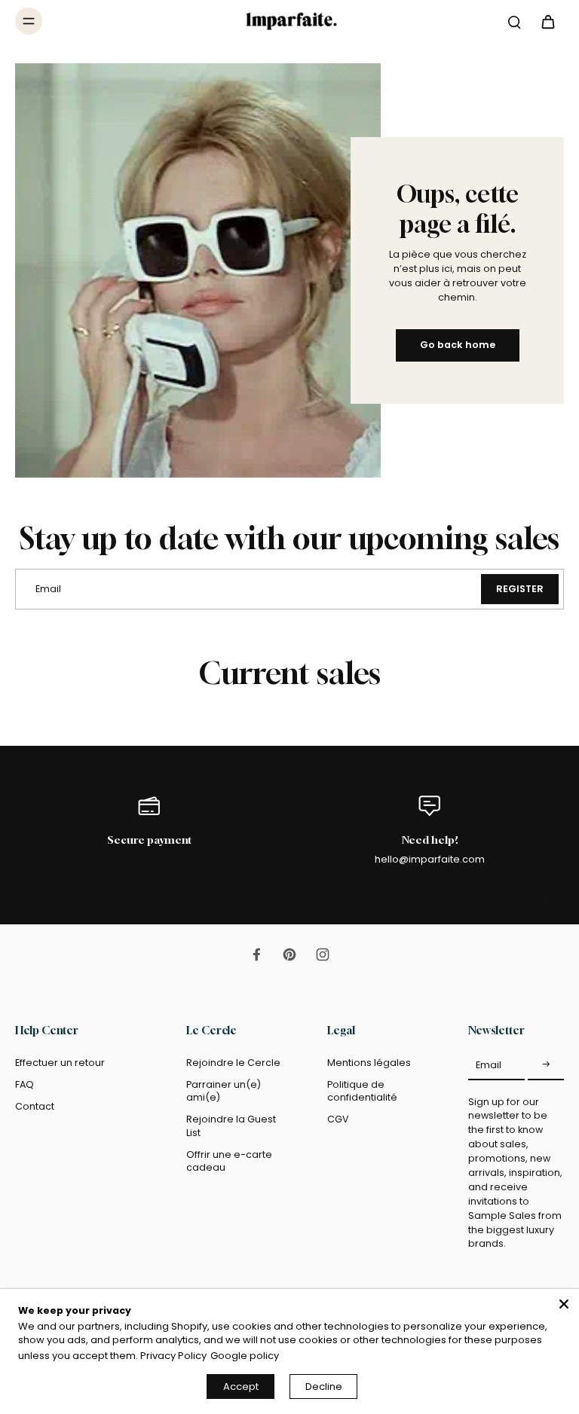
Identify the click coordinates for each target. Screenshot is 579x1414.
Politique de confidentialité (362, 1091)
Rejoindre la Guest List (231, 1125)
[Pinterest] (289, 954)
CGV (338, 1119)
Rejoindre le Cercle (233, 1062)
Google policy (244, 1355)
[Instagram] (322, 954)
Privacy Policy (173, 1355)
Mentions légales (369, 1062)
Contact (34, 1106)
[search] (514, 21)
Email (488, 1064)
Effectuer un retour (60, 1062)
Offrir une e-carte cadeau (229, 1161)
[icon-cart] (547, 21)
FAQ (24, 1084)
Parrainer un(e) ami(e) (223, 1091)
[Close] (563, 1304)
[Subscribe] (546, 1065)
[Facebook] (256, 954)
